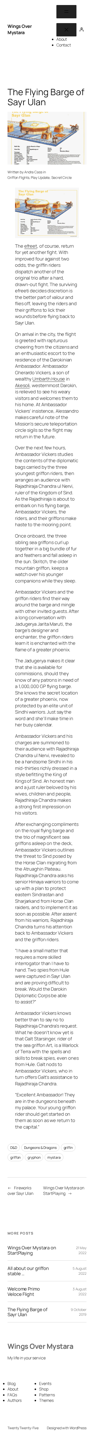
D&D (13, 1147)
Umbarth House (48, 379)
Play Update (40, 177)
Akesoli (22, 385)
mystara (53, 1157)
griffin (68, 1147)
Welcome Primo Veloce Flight (24, 1291)
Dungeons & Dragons (40, 1147)
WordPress (78, 1427)
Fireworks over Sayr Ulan (20, 1190)
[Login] (81, 29)
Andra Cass (33, 172)
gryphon (34, 1157)
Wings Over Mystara (20, 29)
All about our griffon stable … (28, 1271)
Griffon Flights (18, 177)
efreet (30, 246)
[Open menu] (66, 11)
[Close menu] (66, 29)
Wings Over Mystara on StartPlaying (63, 1190)
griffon (15, 1157)
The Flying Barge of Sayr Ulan (27, 1312)
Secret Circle (61, 177)
